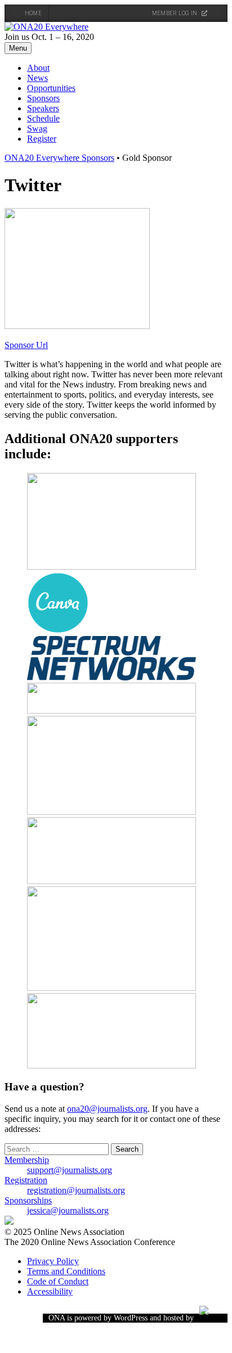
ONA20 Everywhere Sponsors (59, 158)
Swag (37, 128)
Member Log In (175, 13)
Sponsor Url (26, 345)
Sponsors (43, 98)
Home (33, 13)
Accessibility (50, 1291)
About (38, 68)
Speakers (43, 108)
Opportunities (51, 88)
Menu (18, 48)
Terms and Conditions (66, 1271)
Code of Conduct (57, 1281)
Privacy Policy (53, 1261)
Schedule (43, 118)
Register (41, 138)
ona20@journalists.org (107, 1108)
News (37, 78)
